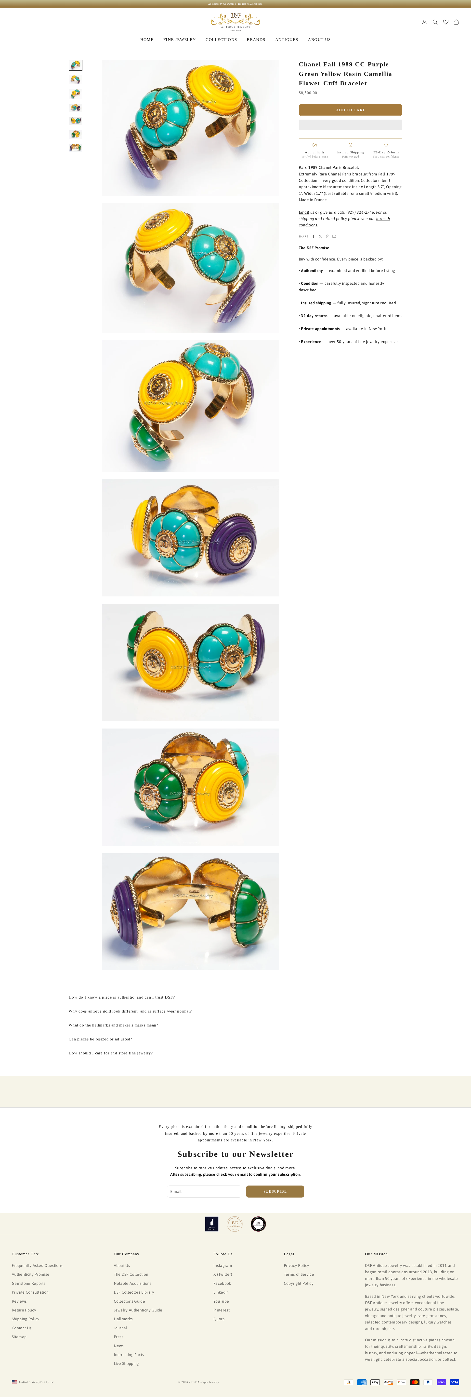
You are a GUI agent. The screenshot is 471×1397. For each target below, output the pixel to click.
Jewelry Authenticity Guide (138, 1310)
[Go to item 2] (75, 79)
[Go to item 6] (75, 134)
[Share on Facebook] (313, 236)
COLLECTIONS (221, 39)
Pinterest (221, 1310)
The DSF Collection (131, 1274)
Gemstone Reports (28, 1283)
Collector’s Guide (129, 1301)
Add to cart (350, 110)
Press (119, 1337)
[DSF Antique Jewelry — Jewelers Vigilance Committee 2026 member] (235, 1224)
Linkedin (221, 1292)
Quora (219, 1319)
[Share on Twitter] (320, 236)
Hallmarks (123, 1319)
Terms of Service (299, 1274)
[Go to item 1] (75, 65)
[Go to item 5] (75, 121)
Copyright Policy (299, 1283)
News (119, 1346)
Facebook (222, 1283)
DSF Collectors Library (134, 1292)
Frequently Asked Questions (37, 1265)
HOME (147, 39)
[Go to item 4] (75, 107)
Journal (120, 1328)
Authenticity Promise (30, 1274)
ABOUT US (319, 39)
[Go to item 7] (75, 147)
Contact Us (21, 1328)
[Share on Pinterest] (327, 236)
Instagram (222, 1265)
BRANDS (256, 39)
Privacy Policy (296, 1265)
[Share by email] (334, 236)
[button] (350, 125)
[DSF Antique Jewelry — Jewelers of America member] (212, 1224)
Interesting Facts (129, 1354)
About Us (122, 1265)
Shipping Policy (25, 1319)
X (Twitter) (222, 1274)
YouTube (221, 1301)
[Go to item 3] (75, 94)
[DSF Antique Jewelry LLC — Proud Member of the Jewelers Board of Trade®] (258, 1224)
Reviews (19, 1301)
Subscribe (275, 1191)
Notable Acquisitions (132, 1283)
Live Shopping (126, 1363)
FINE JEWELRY (179, 39)
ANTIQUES (286, 39)
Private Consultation (30, 1292)
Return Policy (24, 1310)
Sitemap (19, 1337)
